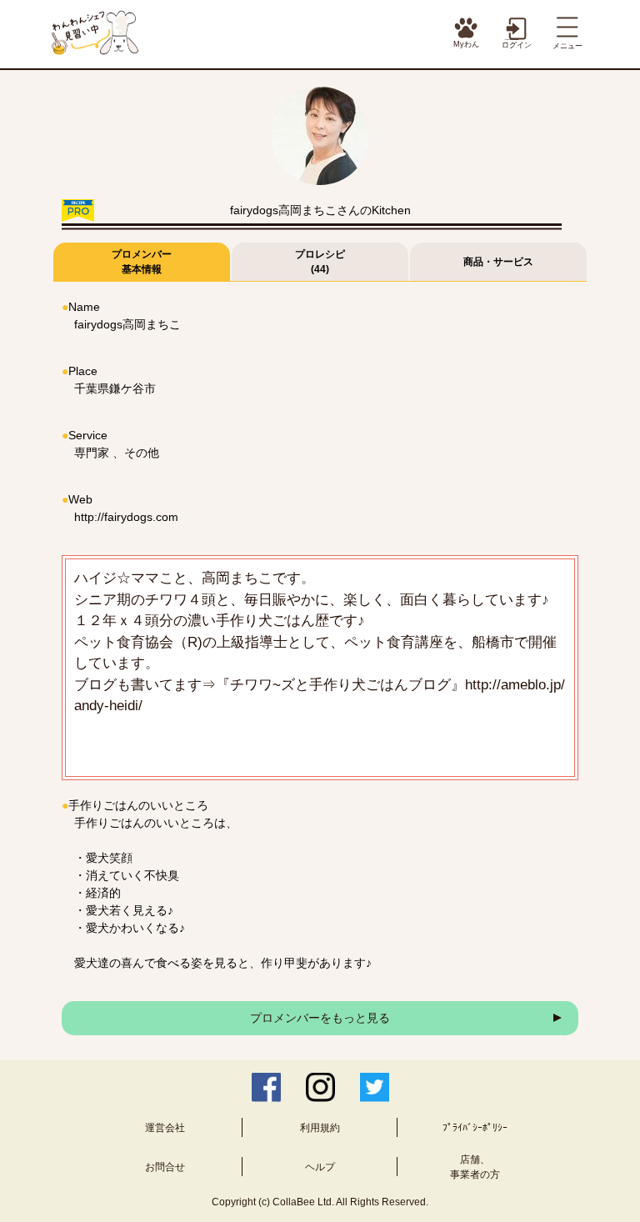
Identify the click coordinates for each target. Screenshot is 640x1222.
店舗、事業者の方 (475, 1167)
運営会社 (165, 1128)
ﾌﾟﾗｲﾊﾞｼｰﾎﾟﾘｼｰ (475, 1128)
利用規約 (320, 1128)
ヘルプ (320, 1167)
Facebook (266, 1087)
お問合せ (165, 1167)
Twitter (374, 1087)
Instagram (320, 1087)
